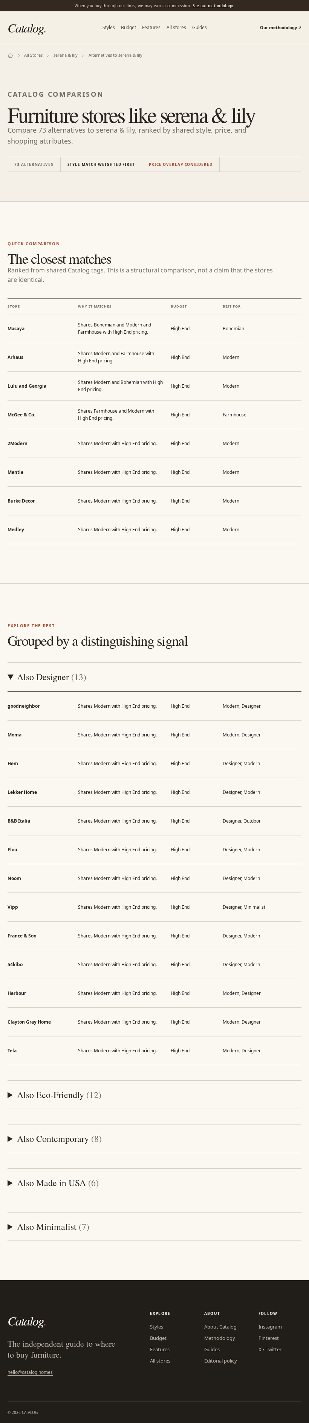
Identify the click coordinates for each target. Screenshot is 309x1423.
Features (151, 27)
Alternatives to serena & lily (115, 55)
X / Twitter (270, 1349)
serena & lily (66, 55)
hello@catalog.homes (30, 1372)
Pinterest (269, 1338)
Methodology (219, 1338)
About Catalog (220, 1326)
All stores (176, 27)
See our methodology (213, 5)
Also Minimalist (53, 1226)
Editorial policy (220, 1360)
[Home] (10, 55)
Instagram (270, 1326)
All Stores (33, 55)
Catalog (27, 27)
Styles (108, 27)
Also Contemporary (59, 1138)
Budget (128, 27)
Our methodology (280, 27)
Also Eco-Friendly (59, 1095)
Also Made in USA (58, 1183)
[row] (154, 328)
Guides (199, 27)
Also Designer (51, 677)
